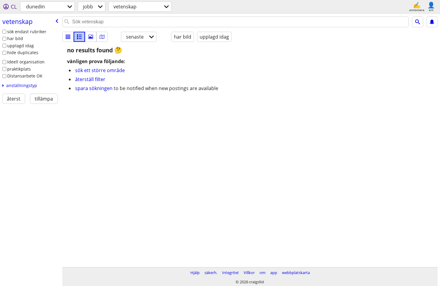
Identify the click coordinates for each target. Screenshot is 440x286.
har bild (15, 38)
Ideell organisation (26, 62)
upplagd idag (20, 45)
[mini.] (79, 37)
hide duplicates (22, 52)
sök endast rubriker (26, 31)
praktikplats (19, 69)
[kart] (102, 37)
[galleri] (90, 37)
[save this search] (432, 21)
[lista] (68, 37)
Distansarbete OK (25, 76)
